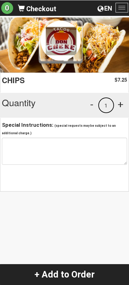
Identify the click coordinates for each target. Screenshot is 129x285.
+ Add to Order (64, 274)
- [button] (91, 104)
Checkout (40, 9)
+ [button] (120, 104)
